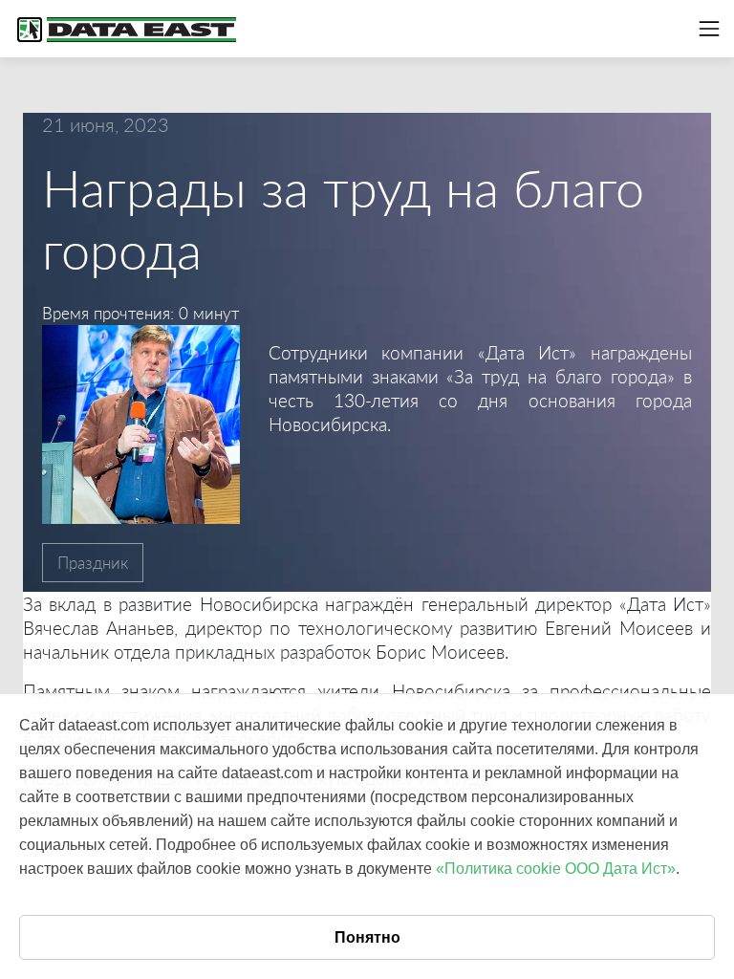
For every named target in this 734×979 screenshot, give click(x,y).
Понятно (367, 937)
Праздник (92, 563)
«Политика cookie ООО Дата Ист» (556, 868)
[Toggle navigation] (709, 28)
